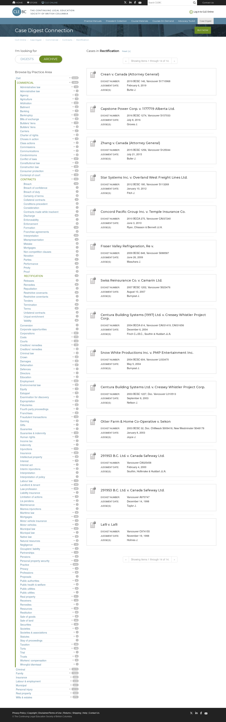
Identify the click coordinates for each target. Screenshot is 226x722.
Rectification (82, 40)
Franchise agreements (36, 231)
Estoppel (25, 393)
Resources (26, 608)
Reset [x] (126, 51)
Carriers (24, 131)
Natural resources (30, 541)
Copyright (32, 713)
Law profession (28, 489)
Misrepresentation (34, 239)
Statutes (24, 636)
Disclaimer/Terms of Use (50, 713)
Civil (18, 78)
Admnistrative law (30, 91)
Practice (24, 564)
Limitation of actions (31, 497)
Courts (24, 341)
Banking (24, 111)
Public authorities (29, 580)
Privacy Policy (19, 713)
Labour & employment (28, 681)
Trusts (23, 656)
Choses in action (29, 139)
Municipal (21, 685)
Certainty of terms (34, 196)
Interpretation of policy (32, 477)
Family (19, 673)
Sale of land (26, 620)
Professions (26, 572)
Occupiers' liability (30, 549)
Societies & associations (33, 632)
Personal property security (34, 561)
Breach (28, 184)
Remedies (29, 284)
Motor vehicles (28, 524)
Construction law (29, 167)
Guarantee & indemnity (33, 433)
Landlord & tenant (30, 485)
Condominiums (28, 155)
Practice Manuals (93, 21)
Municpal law (27, 532)
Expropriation (27, 401)
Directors (25, 373)
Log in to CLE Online (204, 11)
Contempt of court (30, 175)
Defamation (26, 365)
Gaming (24, 421)
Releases (29, 280)
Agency (24, 95)
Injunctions (26, 449)
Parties (27, 259)
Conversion (26, 325)
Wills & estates (24, 697)
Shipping (76, 713)
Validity (27, 320)
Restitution (26, 612)
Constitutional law (30, 163)
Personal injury (24, 689)
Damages (25, 361)
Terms (27, 308)
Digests (27, 59)
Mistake (28, 243)
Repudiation (30, 288)
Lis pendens (27, 501)
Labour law (26, 481)
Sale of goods (27, 616)
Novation (29, 255)
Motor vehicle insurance (33, 521)
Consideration (31, 207)
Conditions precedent (35, 204)
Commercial (52, 40)
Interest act (26, 465)
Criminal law (27, 353)
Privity (27, 267)
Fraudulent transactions (33, 417)
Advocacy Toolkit (186, 21)
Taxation (25, 644)
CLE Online (20, 40)
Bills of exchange (29, 119)
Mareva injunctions (30, 509)
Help (85, 713)
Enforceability (31, 219)
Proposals (25, 576)
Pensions (25, 556)
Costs (23, 337)
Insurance (25, 453)
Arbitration (26, 103)
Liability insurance (30, 493)
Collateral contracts (34, 200)
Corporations (27, 333)
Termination (30, 304)
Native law (26, 536)
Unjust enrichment (34, 316)
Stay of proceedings (31, 640)
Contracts (67, 40)
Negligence (26, 544)
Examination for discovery (34, 397)
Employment (27, 381)
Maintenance (27, 505)
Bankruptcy (26, 115)
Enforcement (31, 224)
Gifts (22, 425)
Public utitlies (27, 592)
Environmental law (30, 385)
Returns (67, 713)
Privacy (24, 568)
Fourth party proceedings (34, 409)
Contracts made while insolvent (41, 212)
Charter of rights (29, 135)
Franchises (26, 413)
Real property (27, 596)
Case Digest (206, 21)
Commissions (27, 147)
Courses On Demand (163, 21)
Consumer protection (32, 171)
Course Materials (139, 21)
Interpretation (31, 235)
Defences (25, 369)
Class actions (27, 143)
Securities (25, 624)
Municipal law (27, 529)
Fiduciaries (26, 405)
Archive (51, 59)
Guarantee (26, 429)
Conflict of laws (28, 159)
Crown (23, 357)
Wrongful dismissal (30, 664)
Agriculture (26, 99)
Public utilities (27, 588)
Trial (22, 652)
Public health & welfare (33, 584)
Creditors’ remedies (31, 349)
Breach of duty (32, 192)
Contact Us (208, 2)
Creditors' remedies (31, 345)
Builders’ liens (27, 127)
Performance (31, 263)
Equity (23, 389)
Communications (29, 151)
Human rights (27, 437)
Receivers (25, 600)
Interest (24, 461)
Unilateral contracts (34, 312)
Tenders (28, 300)
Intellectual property (31, 457)
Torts (23, 648)
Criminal (20, 669)
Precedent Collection (116, 21)
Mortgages (30, 247)
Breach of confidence (35, 188)
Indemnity (25, 445)
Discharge (29, 215)
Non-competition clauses (37, 251)
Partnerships (27, 552)
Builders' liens (27, 123)
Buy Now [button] (202, 30)
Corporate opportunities (33, 329)
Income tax (26, 441)
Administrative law (30, 87)
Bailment (25, 107)
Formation (29, 227)
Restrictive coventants (36, 296)
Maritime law (27, 512)
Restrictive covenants (35, 292)
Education (25, 377)
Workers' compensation (33, 660)
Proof (27, 271)
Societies (25, 628)
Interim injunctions (30, 469)
